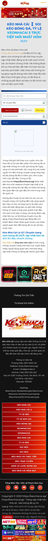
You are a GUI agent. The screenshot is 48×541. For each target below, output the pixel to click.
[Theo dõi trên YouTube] (24, 487)
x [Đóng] (7, 517)
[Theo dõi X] (8, 487)
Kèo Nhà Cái (8, 242)
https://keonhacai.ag (12, 53)
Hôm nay (39, 110)
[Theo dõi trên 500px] (32, 487)
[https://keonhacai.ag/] (24, 3)
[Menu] (5, 3)
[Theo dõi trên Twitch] (40, 487)
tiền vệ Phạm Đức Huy (32, 483)
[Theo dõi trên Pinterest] (16, 487)
